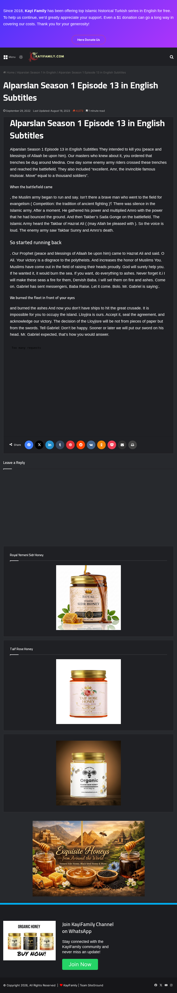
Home (10, 72)
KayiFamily (70, 985)
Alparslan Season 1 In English (36, 72)
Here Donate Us (88, 39)
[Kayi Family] (46, 57)
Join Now (80, 964)
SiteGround (95, 985)
